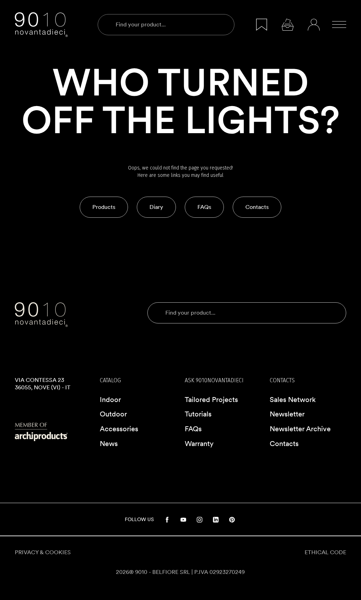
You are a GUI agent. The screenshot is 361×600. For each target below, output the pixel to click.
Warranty (199, 443)
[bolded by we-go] (180, 591)
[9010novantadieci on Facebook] (167, 519)
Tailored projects (211, 399)
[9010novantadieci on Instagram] (199, 519)
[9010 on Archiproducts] (53, 432)
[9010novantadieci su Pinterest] (232, 519)
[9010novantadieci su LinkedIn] (215, 519)
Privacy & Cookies (43, 552)
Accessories (119, 429)
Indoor (110, 399)
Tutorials (198, 414)
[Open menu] (339, 25)
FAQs (193, 429)
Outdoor (113, 414)
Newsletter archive (300, 429)
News (109, 443)
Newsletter (287, 414)
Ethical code (325, 552)
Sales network (293, 399)
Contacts (284, 443)
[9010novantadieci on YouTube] (183, 519)
